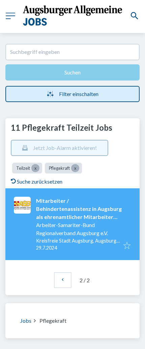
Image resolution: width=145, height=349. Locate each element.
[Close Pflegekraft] (75, 168)
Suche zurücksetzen (39, 181)
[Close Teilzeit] (35, 168)
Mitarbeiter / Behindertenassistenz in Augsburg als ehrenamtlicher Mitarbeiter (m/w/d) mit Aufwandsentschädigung (79, 216)
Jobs (25, 320)
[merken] (127, 246)
